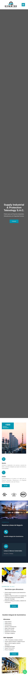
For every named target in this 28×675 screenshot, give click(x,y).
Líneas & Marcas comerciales (13, 551)
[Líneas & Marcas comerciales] (6, 546)
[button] (23, 4)
